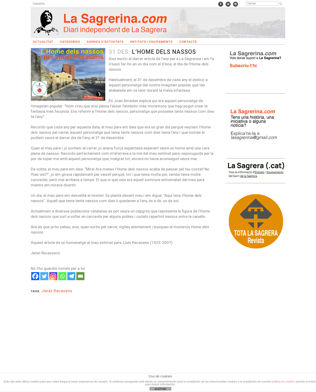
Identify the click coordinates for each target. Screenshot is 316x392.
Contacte (38, 3)
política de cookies (283, 381)
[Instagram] (53, 276)
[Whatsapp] (62, 276)
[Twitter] (44, 276)
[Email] (80, 276)
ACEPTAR (160, 389)
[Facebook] (35, 276)
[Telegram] (71, 276)
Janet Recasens (56, 291)
